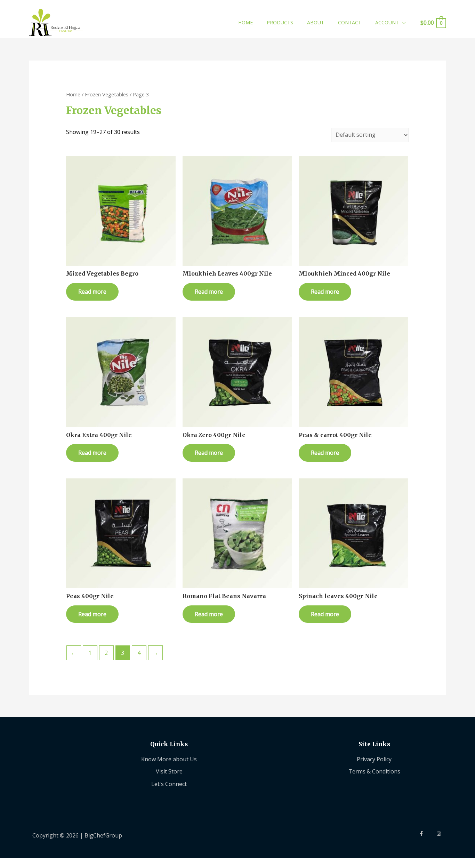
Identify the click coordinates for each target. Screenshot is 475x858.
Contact (349, 22)
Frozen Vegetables (106, 94)
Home (245, 22)
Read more (92, 291)
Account (387, 22)
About (315, 22)
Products (280, 22)
